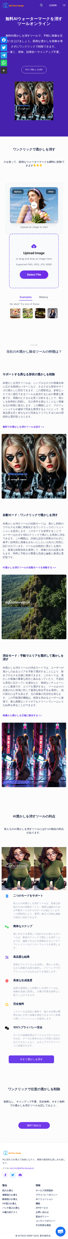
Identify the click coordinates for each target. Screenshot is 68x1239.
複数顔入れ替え (10, 1194)
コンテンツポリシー (45, 1220)
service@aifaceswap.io (22, 1168)
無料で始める (34, 1125)
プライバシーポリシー (46, 1194)
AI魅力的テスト (10, 1212)
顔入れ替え (7, 1190)
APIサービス (42, 1207)
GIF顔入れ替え (9, 1203)
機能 (38, 1203)
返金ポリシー (42, 1216)
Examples (26, 297)
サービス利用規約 (44, 1190)
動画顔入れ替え (10, 1199)
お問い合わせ (42, 1212)
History (43, 297)
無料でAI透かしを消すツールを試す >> (23, 426)
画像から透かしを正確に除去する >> (22, 715)
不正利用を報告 (43, 1225)
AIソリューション (44, 1199)
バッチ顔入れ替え (11, 1207)
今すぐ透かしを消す (34, 69)
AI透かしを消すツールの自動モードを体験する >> (29, 567)
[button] (60, 1231)
